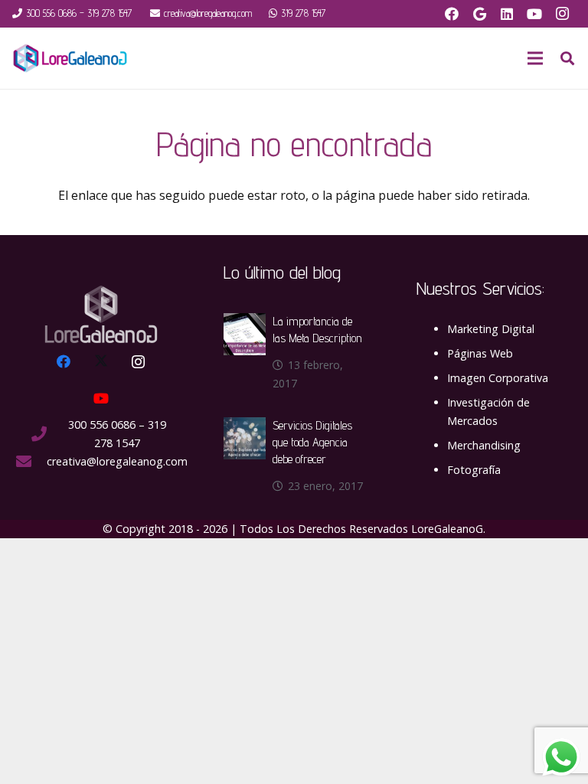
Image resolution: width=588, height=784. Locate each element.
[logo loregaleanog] (70, 58)
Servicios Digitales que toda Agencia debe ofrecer (312, 442)
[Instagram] (562, 14)
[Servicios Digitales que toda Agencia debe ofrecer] (245, 426)
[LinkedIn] (507, 14)
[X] (101, 362)
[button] (567, 58)
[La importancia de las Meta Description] (245, 322)
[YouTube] (534, 14)
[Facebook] (452, 14)
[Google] (479, 14)
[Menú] (535, 58)
